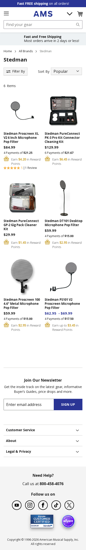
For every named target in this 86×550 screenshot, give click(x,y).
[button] (79, 14)
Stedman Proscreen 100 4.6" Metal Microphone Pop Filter (22, 304)
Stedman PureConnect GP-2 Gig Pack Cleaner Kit (21, 225)
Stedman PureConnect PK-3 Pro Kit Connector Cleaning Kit (62, 138)
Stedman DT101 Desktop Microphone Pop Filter (63, 223)
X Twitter (69, 505)
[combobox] (43, 24)
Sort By (43, 71)
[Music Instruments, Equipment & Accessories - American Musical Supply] (42, 14)
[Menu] (6, 13)
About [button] (11, 440)
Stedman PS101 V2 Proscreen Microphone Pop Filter (62, 304)
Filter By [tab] (18, 71)
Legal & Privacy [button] (18, 451)
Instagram (30, 505)
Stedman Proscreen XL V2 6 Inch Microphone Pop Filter (21, 138)
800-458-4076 (52, 483)
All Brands (26, 51)
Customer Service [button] (20, 430)
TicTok (56, 505)
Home (8, 51)
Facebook (43, 505)
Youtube (17, 505)
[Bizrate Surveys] (46, 525)
